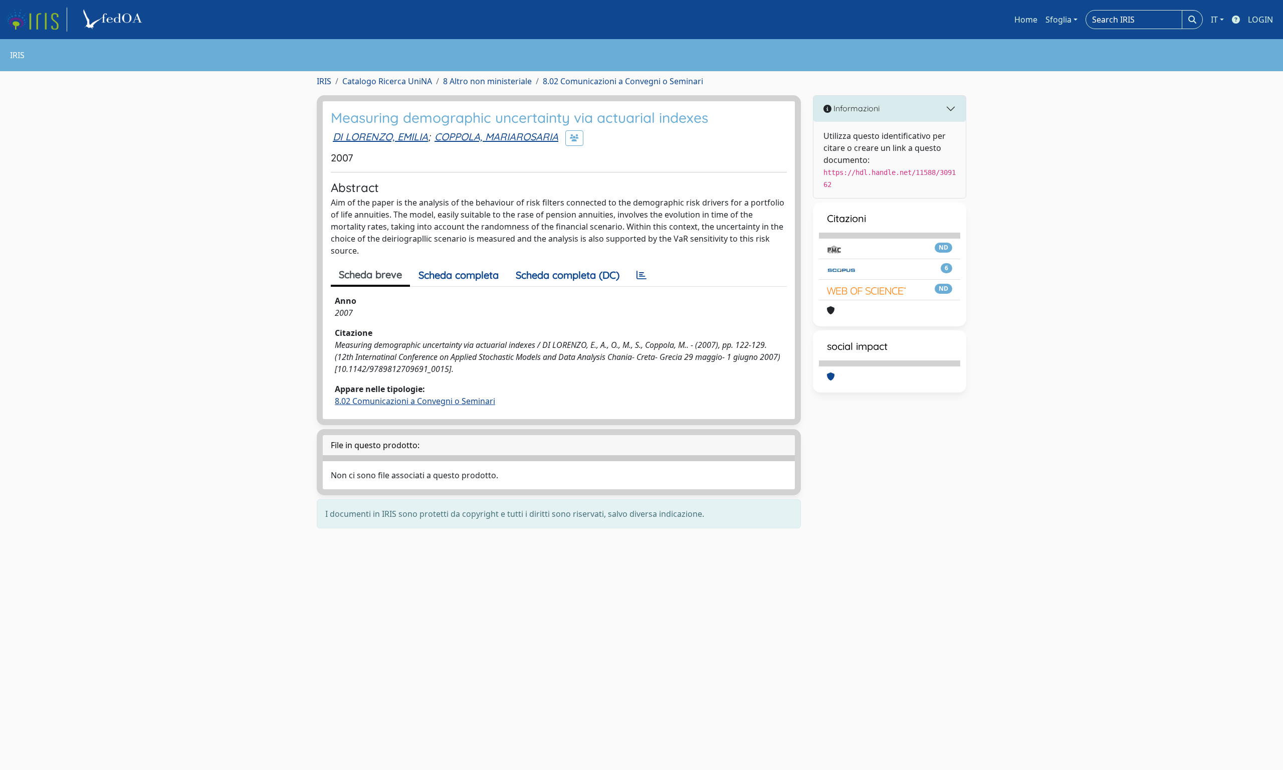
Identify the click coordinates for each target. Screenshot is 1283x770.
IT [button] (1214, 19)
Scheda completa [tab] (458, 275)
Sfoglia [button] (1058, 19)
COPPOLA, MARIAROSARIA (496, 136)
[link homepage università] (114, 20)
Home (1025, 19)
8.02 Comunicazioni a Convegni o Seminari (623, 81)
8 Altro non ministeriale (487, 81)
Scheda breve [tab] (370, 274)
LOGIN (1260, 19)
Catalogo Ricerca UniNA (387, 81)
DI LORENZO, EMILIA (380, 136)
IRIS (324, 81)
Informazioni (855, 108)
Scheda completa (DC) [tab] (567, 275)
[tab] (641, 275)
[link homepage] (36, 20)
